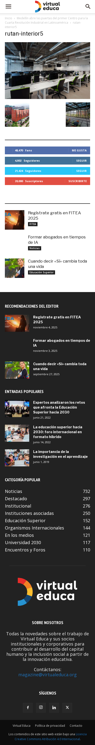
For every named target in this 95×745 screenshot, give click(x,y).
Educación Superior (41, 272)
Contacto (76, 726)
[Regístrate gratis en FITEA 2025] (14, 220)
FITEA (32, 224)
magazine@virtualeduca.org (47, 674)
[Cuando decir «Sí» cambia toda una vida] (14, 268)
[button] (8, 6)
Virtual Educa (21, 726)
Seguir (81, 160)
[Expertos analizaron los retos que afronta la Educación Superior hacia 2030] (17, 408)
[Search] (88, 6)
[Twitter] (67, 708)
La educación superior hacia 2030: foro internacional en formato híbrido (57, 432)
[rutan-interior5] (47, 97)
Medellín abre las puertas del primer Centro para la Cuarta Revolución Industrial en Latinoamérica (46, 20)
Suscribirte (77, 181)
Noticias (34, 248)
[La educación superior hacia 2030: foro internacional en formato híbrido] (17, 433)
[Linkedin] (54, 708)
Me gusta (79, 150)
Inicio (8, 18)
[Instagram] (41, 708)
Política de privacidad (50, 726)
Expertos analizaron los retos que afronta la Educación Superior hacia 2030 (59, 407)
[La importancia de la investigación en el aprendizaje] (17, 457)
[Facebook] (28, 708)
